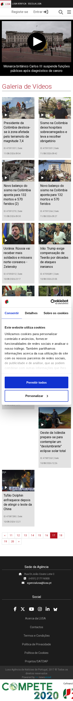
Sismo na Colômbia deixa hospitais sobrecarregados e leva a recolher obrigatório (54, 132)
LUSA (7, 4)
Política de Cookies (36, 652)
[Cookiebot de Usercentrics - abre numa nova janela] (51, 301)
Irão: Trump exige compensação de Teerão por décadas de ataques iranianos (54, 258)
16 (46, 535)
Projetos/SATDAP (36, 661)
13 (25, 535)
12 (18, 535)
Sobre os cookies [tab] (56, 313)
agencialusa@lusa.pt (39, 582)
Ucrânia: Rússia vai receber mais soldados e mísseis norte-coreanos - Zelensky (18, 258)
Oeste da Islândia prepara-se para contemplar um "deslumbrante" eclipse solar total (53, 442)
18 (60, 535)
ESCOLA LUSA (34, 4)
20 (12, 541)
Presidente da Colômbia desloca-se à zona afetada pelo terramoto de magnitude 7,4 (17, 132)
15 (39, 535)
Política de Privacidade (36, 644)
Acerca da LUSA (35, 618)
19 (5, 541)
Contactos (36, 627)
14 (32, 535)
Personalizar (34, 395)
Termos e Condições (37, 635)
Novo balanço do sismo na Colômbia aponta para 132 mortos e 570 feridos (53, 195)
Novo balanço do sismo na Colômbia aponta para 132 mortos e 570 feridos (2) (17, 195)
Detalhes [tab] (31, 313)
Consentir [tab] (12, 313)
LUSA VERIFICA (19, 4)
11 (11, 535)
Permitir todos (36, 382)
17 (53, 535)
